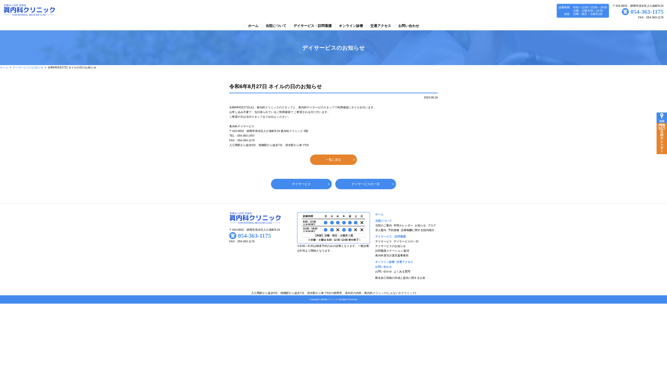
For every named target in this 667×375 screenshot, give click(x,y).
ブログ (432, 225)
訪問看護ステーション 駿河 (392, 250)
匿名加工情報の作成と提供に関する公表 (400, 277)
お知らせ (420, 225)
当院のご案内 (383, 225)
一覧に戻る (333, 159)
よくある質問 (402, 271)
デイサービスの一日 (366, 184)
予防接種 (393, 230)
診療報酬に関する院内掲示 (417, 230)
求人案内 (380, 230)
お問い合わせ (383, 271)
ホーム (4, 67)
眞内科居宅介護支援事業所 (392, 255)
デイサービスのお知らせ (28, 67)
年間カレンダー (403, 225)
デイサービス (301, 184)
